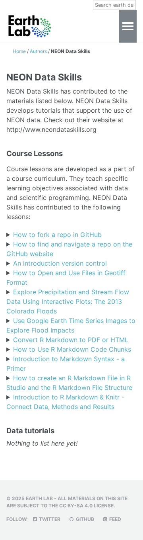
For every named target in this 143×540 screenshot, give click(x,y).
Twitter (49, 519)
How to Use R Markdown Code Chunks (72, 349)
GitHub (84, 519)
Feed (114, 519)
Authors (39, 51)
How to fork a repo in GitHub (57, 235)
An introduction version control (60, 263)
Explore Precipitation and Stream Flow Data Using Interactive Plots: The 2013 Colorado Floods (67, 301)
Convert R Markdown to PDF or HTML (70, 340)
